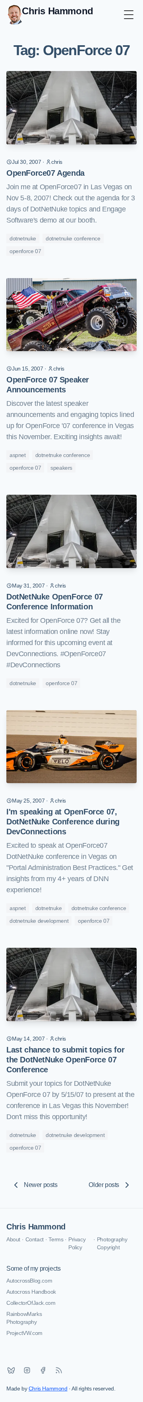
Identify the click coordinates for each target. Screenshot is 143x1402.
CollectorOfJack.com (30, 1303)
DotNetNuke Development (39, 921)
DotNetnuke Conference (73, 238)
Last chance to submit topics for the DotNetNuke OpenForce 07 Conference (65, 1059)
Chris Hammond (36, 1226)
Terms (55, 1239)
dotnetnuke (23, 238)
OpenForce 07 (25, 251)
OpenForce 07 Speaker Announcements (47, 384)
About (13, 1239)
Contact (34, 1239)
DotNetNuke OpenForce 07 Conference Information (54, 601)
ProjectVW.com (24, 1333)
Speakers (61, 468)
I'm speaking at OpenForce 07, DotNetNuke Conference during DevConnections (63, 821)
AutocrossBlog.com (29, 1280)
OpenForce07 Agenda (45, 173)
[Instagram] (27, 1370)
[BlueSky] (11, 1370)
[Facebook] (43, 1370)
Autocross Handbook (31, 1292)
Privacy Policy (76, 1243)
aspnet (18, 455)
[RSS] (59, 1370)
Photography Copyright (112, 1243)
